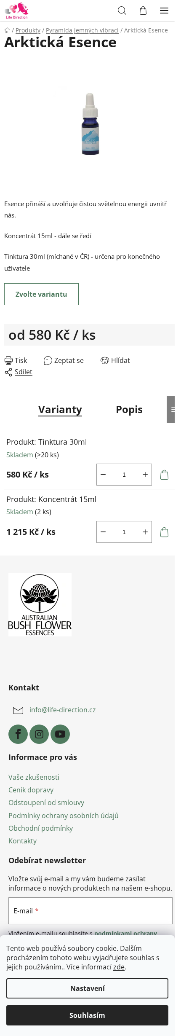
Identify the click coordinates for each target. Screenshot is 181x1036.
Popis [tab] (129, 409)
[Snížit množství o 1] (103, 474)
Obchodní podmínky (40, 828)
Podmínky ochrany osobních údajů (63, 815)
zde (119, 967)
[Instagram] (39, 734)
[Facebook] (18, 734)
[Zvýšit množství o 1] (145, 474)
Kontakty (22, 840)
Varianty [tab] (60, 409)
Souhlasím (87, 1015)
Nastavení (87, 988)
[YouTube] (60, 734)
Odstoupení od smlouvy (46, 802)
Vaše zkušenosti (33, 777)
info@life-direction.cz (62, 710)
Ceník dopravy (30, 789)
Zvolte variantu (41, 294)
